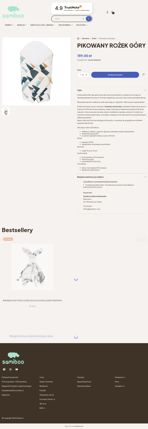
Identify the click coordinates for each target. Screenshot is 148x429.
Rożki (94, 38)
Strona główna (78, 38)
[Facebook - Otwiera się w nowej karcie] (4, 369)
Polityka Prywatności (10, 377)
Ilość (79, 70)
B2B (41, 408)
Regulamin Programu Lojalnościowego (16, 386)
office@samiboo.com (91, 209)
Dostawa (80, 377)
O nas (42, 377)
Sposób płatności (84, 382)
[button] (89, 18)
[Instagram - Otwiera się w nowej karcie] (10, 369)
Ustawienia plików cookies (12, 390)
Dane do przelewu (84, 386)
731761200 (87, 206)
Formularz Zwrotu (46, 399)
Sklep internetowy (73, 426)
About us (43, 404)
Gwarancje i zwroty (47, 395)
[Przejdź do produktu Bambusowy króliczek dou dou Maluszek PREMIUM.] (32, 267)
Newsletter (44, 386)
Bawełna (85, 38)
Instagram (119, 386)
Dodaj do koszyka (115, 75)
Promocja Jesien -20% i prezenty (14, 382)
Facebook (119, 377)
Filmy (117, 382)
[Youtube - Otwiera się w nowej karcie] (16, 369)
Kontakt (43, 390)
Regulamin (6, 395)
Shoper (19, 418)
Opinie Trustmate (46, 382)
